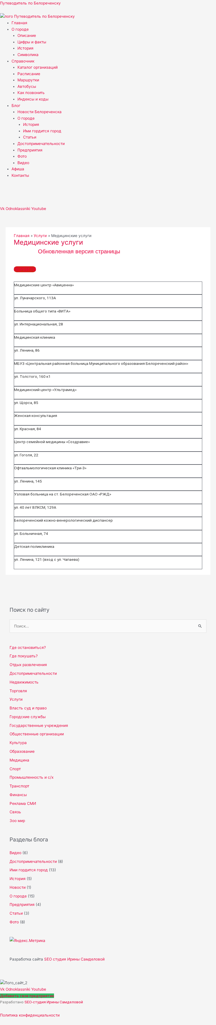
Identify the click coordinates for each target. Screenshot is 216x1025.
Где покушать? (24, 656)
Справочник (23, 61)
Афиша (18, 169)
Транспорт (19, 786)
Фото (22, 156)
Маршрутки (28, 80)
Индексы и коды (32, 99)
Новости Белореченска (39, 112)
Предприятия (29, 150)
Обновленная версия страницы (79, 251)
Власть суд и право (28, 708)
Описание (26, 35)
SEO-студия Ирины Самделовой (53, 1002)
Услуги (16, 699)
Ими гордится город (42, 131)
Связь (15, 812)
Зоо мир (17, 820)
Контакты (20, 175)
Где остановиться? (28, 647)
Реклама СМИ (23, 803)
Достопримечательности (41, 143)
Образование (22, 751)
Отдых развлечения (28, 664)
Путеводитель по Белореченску (30, 3)
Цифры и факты (31, 42)
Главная (19, 23)
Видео (23, 162)
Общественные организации (37, 734)
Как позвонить (31, 92)
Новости (18, 887)
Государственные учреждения (39, 725)
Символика (28, 54)
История (25, 48)
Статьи (29, 137)
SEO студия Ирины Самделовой (74, 959)
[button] (114, 29)
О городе (20, 29)
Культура (18, 742)
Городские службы (28, 716)
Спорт (15, 769)
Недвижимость (24, 682)
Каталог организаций (37, 67)
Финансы (18, 794)
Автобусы (26, 86)
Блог (16, 105)
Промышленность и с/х (31, 777)
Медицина (19, 760)
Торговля (18, 691)
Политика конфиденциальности (30, 1015)
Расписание (28, 74)
